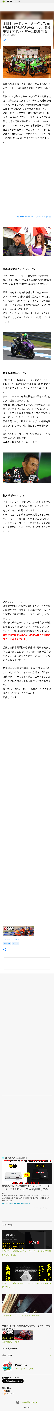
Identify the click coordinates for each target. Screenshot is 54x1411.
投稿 (8, 1391)
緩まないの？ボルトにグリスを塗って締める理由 (21, 1316)
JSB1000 (7, 943)
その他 (15, 943)
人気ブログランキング (12, 939)
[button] (4, 40)
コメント (10, 1393)
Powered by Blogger (28, 1402)
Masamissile (21, 1365)
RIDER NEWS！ (14, 1)
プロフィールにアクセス (25, 1369)
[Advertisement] (27, 179)
